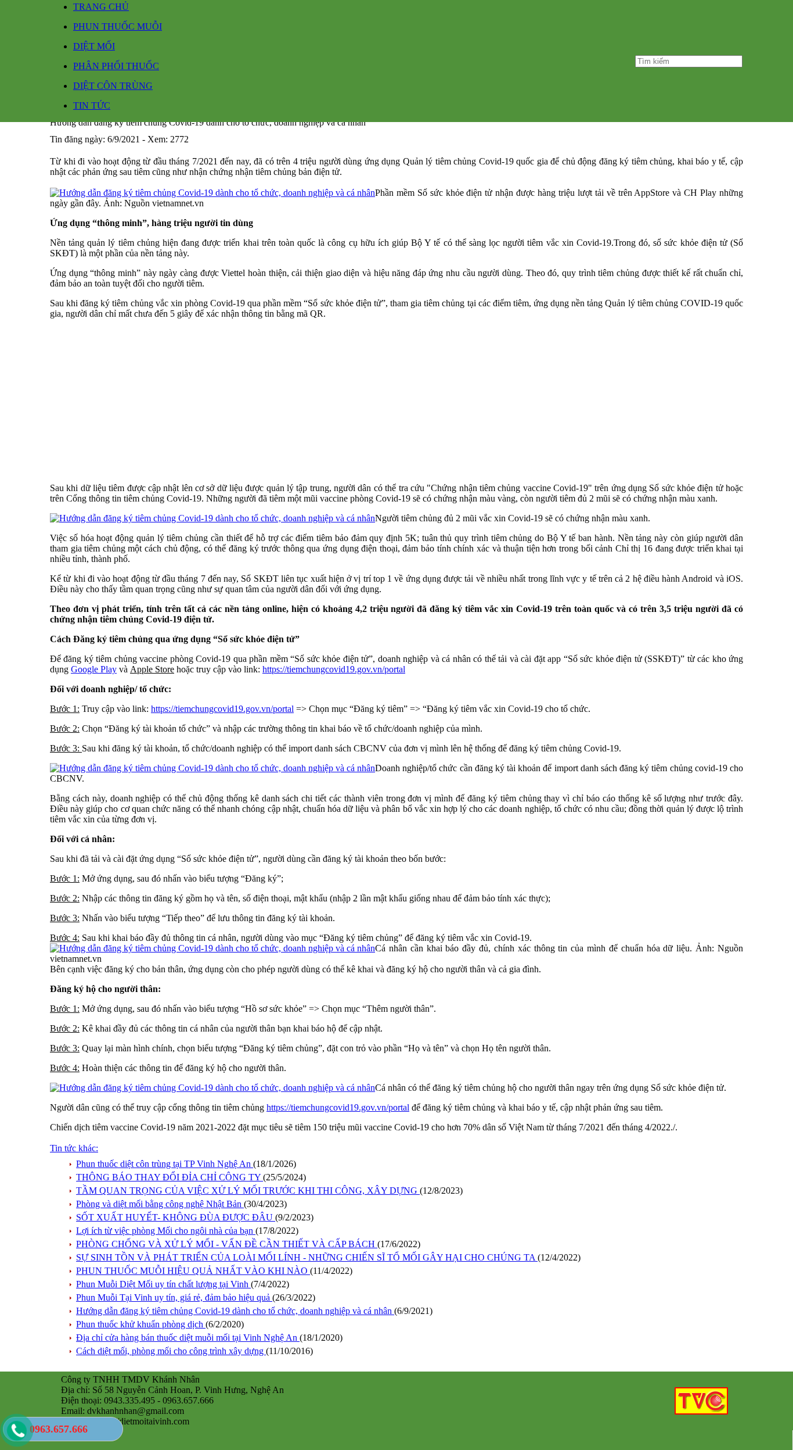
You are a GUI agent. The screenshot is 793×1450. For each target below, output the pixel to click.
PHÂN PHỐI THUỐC (116, 66)
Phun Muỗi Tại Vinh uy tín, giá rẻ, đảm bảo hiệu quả (174, 1297)
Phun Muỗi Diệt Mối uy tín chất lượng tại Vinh (163, 1284)
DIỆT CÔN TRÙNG (113, 86)
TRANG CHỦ (101, 7)
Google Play (94, 669)
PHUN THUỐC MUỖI (117, 26)
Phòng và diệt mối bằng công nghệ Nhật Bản (160, 1204)
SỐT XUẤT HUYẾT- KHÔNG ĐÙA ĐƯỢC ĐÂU (175, 1217)
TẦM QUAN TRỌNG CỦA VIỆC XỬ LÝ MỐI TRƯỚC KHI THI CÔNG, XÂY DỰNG (248, 1190)
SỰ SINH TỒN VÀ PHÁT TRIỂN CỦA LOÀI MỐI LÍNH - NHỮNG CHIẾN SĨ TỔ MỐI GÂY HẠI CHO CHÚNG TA (307, 1257)
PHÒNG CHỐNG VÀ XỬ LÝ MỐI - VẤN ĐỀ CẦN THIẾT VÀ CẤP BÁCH (226, 1244)
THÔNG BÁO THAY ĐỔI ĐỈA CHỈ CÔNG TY (169, 1177)
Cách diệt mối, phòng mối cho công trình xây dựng (171, 1351)
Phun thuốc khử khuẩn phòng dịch (141, 1324)
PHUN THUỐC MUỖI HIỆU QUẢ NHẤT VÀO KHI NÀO (193, 1271)
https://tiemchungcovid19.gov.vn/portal (333, 669)
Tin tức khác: (74, 1148)
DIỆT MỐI (94, 46)
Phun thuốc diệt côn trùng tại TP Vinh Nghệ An (164, 1164)
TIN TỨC (91, 105)
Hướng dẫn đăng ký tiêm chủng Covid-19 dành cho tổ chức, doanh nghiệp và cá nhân (235, 1311)
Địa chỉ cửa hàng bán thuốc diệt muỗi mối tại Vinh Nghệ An (188, 1337)
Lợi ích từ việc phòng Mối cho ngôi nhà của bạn (165, 1231)
